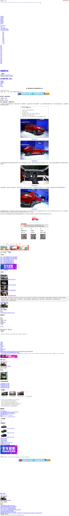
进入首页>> (6, 361)
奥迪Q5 (2, 438)
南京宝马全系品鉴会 (28, 397)
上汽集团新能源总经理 (12, 295)
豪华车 (1, 345)
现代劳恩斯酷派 (11, 352)
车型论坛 (2, 86)
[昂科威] (4, 432)
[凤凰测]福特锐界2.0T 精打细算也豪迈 (10, 506)
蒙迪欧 (5, 351)
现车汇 (3, 40)
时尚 (1, 50)
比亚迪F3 (29, 351)
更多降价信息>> (3, 322)
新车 (3, 31)
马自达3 (1, 352)
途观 (1, 439)
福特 (5, 96)
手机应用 (2, 18)
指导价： (2, 367)
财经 (1, 47)
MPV (1, 347)
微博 (3, 25)
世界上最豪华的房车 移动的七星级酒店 (7, 412)
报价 (3, 37)
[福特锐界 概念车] (34, 137)
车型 (3, 35)
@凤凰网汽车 (6, 269)
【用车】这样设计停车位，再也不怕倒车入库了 (9, 402)
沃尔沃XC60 (3, 444)
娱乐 (1, 48)
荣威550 (18, 352)
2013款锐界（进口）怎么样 (4, 300)
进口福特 (2, 78)
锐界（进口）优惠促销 (49, 297)
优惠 (3, 38)
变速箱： (2, 311)
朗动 (4, 352)
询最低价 (2, 361)
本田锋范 (2, 387)
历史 (1, 58)
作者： (1, 269)
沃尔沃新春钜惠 (12, 396)
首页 (1, 45)
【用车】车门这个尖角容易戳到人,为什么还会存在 (10, 399)
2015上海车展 (2, 27)
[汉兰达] (4, 428)
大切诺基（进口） (4, 442)
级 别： (2, 368)
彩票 (1, 61)
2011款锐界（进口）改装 (12, 300)
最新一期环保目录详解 (12, 284)
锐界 (7, 96)
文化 (1, 57)
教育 (1, 56)
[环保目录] (34, 117)
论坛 (3, 41)
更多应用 (2, 16)
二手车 (3, 42)
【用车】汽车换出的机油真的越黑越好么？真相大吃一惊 (11, 403)
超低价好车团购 (65, 0)
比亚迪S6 (6, 352)
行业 (3, 43)
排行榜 (1, 23)
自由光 (2, 440)
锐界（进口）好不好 (29, 297)
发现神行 (2, 441)
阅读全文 (9, 251)
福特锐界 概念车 (34, 139)
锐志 (22, 351)
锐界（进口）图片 (10, 297)
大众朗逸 (2, 383)
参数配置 (5, 505)
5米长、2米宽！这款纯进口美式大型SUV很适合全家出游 (11, 509)
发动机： (2, 369)
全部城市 (40, 2)
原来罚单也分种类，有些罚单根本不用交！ (8, 416)
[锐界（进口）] (4, 307)
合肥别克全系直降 (20, 396)
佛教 (1, 62)
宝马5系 (20, 351)
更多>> (1, 274)
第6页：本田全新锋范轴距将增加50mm (7, 262)
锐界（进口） (9, 78)
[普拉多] (4, 437)
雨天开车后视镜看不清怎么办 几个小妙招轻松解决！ (9, 411)
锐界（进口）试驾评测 (41, 297)
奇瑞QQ (15, 352)
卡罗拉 (26, 351)
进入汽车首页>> (3, 410)
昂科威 (8, 432)
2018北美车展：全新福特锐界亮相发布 (9, 508)
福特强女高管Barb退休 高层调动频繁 (7, 510)
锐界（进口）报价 (16, 297)
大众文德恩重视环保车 (12, 290)
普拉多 (24, 351)
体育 (1, 49)
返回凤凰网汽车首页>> (4, 302)
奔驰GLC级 (3, 443)
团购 (3, 39)
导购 (1, 507)
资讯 (1, 46)
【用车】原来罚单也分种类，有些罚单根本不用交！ (10, 404)
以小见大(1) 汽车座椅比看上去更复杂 (8, 507)
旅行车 (1, 348)
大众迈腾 (2, 386)
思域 (12, 351)
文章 (1, 85)
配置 (8, 383)
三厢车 (1, 343)
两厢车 (1, 344)
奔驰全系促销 (4, 396)
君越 (32, 351)
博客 (1, 60)
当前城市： (2, 320)
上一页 (1, 251)
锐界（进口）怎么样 (22, 297)
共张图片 (8, 366)
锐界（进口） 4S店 (55, 297)
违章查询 (2, 20)
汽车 (1, 51)
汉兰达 (8, 428)
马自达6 (17, 351)
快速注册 (10, 329)
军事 (1, 59)
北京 (5, 0)
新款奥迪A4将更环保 (11, 279)
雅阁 (1, 351)
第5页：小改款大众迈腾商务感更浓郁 (7, 261)
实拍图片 (2, 83)
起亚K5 (14, 351)
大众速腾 (2, 385)
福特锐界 (2, 384)
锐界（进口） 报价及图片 (62, 297)
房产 (1, 52)
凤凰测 (1, 506)
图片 (3, 36)
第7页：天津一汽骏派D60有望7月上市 (7, 263)
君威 (3, 351)
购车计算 (2, 21)
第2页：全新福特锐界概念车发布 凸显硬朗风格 (8, 257)
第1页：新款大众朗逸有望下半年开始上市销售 (8, 256)
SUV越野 (2, 346)
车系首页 (2, 505)
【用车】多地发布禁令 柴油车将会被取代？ (8, 400)
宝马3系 (7, 351)
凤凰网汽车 (4, 71)
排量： (1, 310)
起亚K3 (10, 351)
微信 (5, 25)
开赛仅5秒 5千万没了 (4, 414)
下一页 (7, 251)
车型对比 (2, 22)
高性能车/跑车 (2, 349)
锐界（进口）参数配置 (4, 297)
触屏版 (1, 19)
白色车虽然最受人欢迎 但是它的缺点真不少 (8, 413)
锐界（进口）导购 (35, 297)
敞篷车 (1, 350)
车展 (1, 26)
